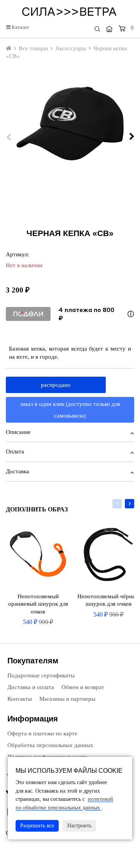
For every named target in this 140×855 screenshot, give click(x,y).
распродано (56, 385)
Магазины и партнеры (66, 699)
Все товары (33, 48)
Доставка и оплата (30, 687)
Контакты (19, 699)
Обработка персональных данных (49, 745)
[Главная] (109, 29)
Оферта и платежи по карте (41, 733)
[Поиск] (97, 29)
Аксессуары (70, 48)
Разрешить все (37, 826)
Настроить (79, 826)
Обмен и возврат (82, 687)
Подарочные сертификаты (40, 675)
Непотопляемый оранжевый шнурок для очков (38, 604)
